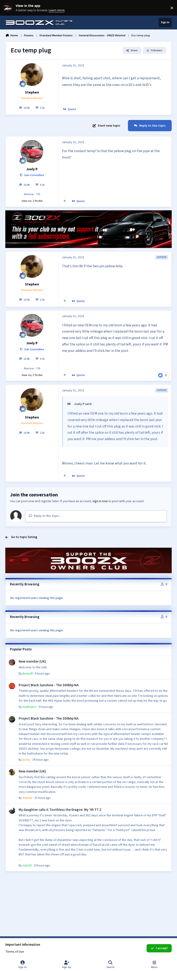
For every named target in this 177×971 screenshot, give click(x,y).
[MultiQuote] (64, 201)
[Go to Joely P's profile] (32, 151)
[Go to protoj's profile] (12, 719)
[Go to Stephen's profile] (32, 74)
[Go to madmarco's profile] (12, 686)
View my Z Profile (32, 201)
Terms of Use (14, 951)
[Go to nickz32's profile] (12, 810)
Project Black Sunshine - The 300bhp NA (49, 685)
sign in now (100, 501)
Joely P (32, 169)
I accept (162, 948)
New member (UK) (32, 661)
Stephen (32, 92)
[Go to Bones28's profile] (12, 662)
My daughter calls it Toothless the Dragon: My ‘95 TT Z (60, 809)
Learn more (9, 8)
